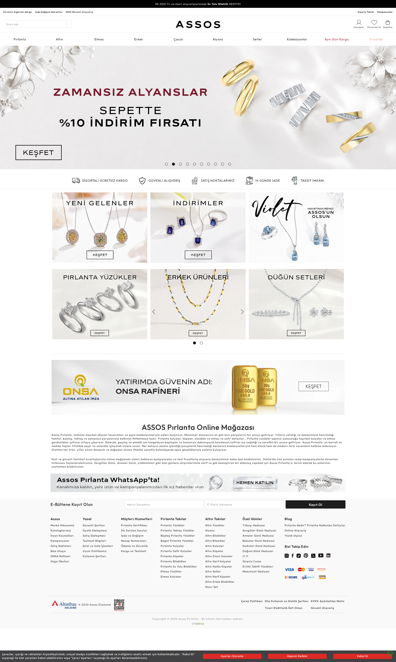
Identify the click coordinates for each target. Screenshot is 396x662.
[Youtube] (321, 556)
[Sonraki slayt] (392, 112)
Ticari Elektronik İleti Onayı (284, 607)
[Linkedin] (328, 556)
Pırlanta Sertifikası (134, 525)
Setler (257, 39)
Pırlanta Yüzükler (173, 525)
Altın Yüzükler (214, 525)
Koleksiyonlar (297, 39)
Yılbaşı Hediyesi (254, 525)
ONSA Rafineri (61, 556)
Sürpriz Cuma (252, 561)
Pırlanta (20, 39)
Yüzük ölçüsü (293, 535)
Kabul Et (362, 656)
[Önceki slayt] (3, 112)
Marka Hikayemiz (62, 525)
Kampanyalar (385, 12)
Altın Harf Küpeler (218, 576)
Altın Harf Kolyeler (218, 561)
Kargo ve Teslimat (133, 551)
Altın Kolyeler (214, 545)
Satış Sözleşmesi (94, 535)
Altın (59, 39)
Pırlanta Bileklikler (173, 561)
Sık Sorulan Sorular (134, 530)
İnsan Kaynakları (62, 535)
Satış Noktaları (61, 545)
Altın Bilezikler (215, 540)
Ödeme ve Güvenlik (134, 545)
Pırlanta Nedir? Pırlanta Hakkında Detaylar (315, 525)
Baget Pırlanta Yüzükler (177, 540)
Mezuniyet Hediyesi (256, 571)
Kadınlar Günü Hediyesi (259, 545)
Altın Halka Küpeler (218, 566)
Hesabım (359, 27)
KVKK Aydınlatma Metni (327, 601)
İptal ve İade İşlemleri (98, 545)
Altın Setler (213, 571)
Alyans (218, 39)
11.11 (245, 556)
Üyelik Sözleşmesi (95, 530)
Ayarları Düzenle (232, 656)
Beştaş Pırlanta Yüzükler (178, 535)
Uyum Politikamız (95, 551)
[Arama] (67, 24)
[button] (166, 164)
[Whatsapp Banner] (198, 483)
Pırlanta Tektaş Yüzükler (177, 530)
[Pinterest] (306, 556)
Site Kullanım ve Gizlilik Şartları (287, 601)
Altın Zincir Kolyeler (219, 556)
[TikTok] (299, 555)
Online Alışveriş (295, 530)
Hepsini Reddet (297, 656)
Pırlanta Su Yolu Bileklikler (179, 566)
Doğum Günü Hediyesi (258, 551)
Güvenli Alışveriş (322, 607)
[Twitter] (313, 555)
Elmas (99, 39)
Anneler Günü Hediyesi (258, 535)
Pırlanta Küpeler (172, 556)
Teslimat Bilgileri (94, 540)
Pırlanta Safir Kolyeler (176, 551)
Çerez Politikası (252, 601)
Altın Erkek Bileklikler (220, 581)
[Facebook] (293, 556)
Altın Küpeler (214, 551)
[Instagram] (287, 555)
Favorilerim (374, 27)
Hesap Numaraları (134, 540)
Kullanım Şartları (94, 556)
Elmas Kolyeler (171, 576)
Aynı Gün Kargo (337, 39)
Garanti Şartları (94, 525)
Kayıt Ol (315, 505)
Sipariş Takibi (366, 12)
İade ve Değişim (132, 535)
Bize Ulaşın (58, 551)
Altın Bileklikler (215, 535)
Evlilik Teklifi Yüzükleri (258, 566)
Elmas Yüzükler (171, 571)
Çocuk (178, 39)
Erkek (138, 39)
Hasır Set (211, 586)
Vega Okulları (60, 561)
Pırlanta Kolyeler (172, 545)
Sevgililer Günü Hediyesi (259, 530)
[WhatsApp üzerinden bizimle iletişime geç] (390, 653)
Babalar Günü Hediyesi (259, 540)
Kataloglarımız (61, 530)
